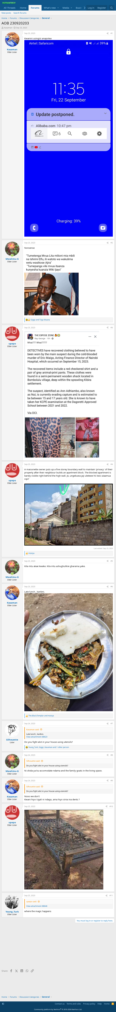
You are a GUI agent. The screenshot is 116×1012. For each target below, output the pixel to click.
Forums (35, 7)
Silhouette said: (33, 761)
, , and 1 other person (48, 747)
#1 (112, 33)
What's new (50, 7)
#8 (112, 755)
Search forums (19, 12)
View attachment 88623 (36, 736)
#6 (112, 586)
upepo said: (31, 901)
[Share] (108, 33)
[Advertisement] (58, 947)
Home (23, 7)
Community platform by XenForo (58, 1009)
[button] (58, 8)
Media (66, 7)
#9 (112, 780)
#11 (111, 895)
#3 (112, 327)
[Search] (111, 8)
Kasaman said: (32, 729)
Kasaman (8, 27)
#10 (111, 806)
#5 (112, 561)
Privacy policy (89, 1003)
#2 (112, 242)
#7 (112, 723)
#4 (112, 464)
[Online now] (12, 255)
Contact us (59, 1003)
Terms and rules (74, 1003)
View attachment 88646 (36, 906)
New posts (6, 12)
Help (99, 1003)
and (40, 320)
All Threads (9, 7)
